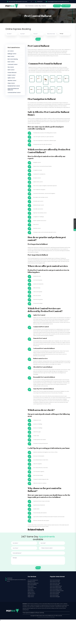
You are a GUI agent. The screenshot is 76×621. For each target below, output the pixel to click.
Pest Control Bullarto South (56, 589)
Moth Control (11, 69)
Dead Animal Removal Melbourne (13, 89)
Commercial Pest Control (14, 92)
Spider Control (11, 77)
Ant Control (11, 51)
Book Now (38, 39)
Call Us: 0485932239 (66, 5)
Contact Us (43, 5)
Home (26, 5)
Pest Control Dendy (54, 595)
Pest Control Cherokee (55, 592)
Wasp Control (11, 83)
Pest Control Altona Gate (55, 587)
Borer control (11, 61)
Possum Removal (12, 72)
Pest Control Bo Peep (54, 584)
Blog (40, 5)
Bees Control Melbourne (33, 583)
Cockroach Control (12, 64)
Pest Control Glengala (55, 596)
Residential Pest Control (14, 86)
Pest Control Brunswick (55, 580)
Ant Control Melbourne (33, 580)
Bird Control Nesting (13, 59)
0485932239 (39, 1)
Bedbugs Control (12, 53)
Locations (36, 5)
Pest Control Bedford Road (56, 586)
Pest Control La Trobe (55, 581)
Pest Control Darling (54, 593)
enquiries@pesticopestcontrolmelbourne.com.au (58, 1)
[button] (52, 547)
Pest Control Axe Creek (55, 583)
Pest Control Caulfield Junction (56, 590)
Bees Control (11, 56)
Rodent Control (11, 75)
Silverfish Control (12, 80)
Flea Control (11, 67)
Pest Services (31, 5)
